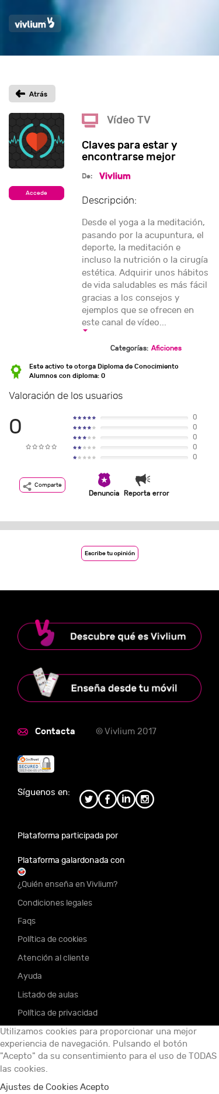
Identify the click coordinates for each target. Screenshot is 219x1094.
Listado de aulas (48, 995)
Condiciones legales (55, 903)
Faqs (27, 921)
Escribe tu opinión (110, 553)
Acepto (94, 1087)
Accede (36, 193)
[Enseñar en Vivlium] (109, 684)
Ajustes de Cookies (39, 1087)
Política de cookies (52, 939)
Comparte (48, 484)
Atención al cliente (53, 958)
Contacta (55, 731)
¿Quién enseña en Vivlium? (67, 884)
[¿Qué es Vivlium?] (109, 635)
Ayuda (30, 976)
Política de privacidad (58, 1013)
